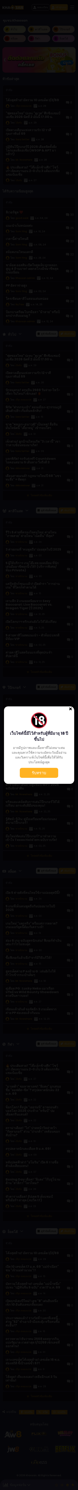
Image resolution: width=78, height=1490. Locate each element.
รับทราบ (39, 773)
